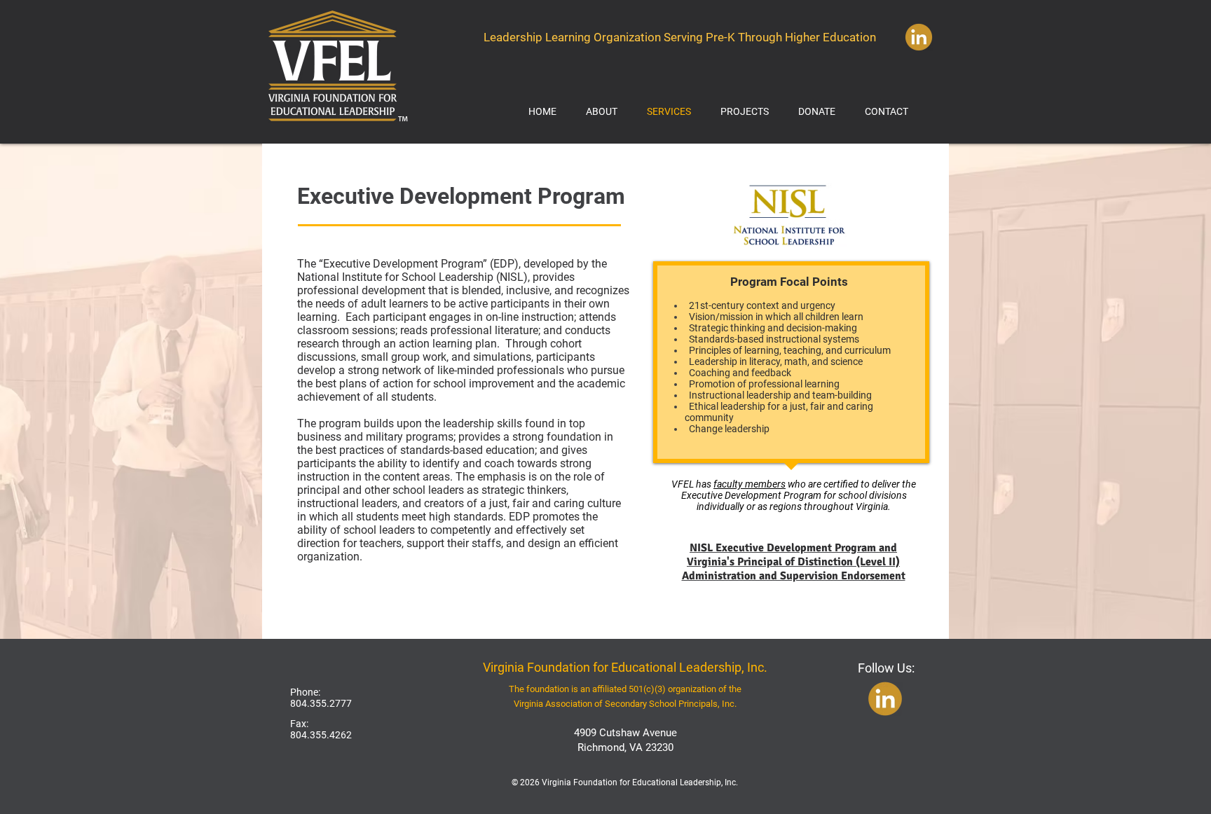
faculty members (749, 484)
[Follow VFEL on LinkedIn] (918, 37)
